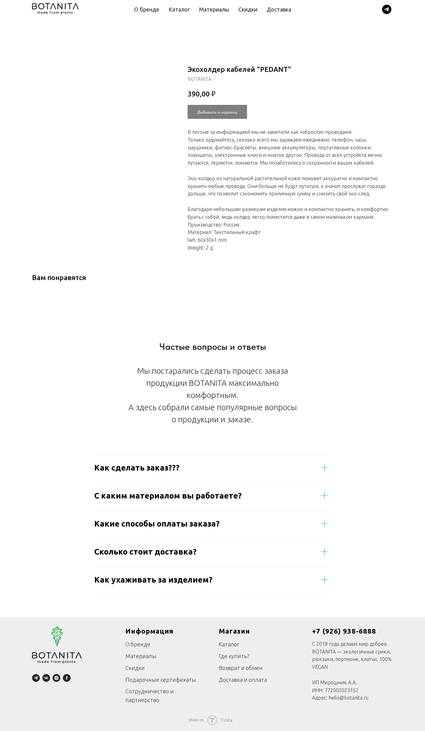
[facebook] (67, 678)
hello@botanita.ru (348, 698)
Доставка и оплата (243, 680)
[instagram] (56, 678)
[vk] (46, 678)
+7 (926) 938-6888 (344, 631)
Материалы (214, 9)
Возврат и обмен (241, 668)
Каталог (179, 9)
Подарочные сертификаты (160, 680)
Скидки (247, 9)
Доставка (279, 9)
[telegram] (386, 9)
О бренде (146, 9)
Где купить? (234, 656)
